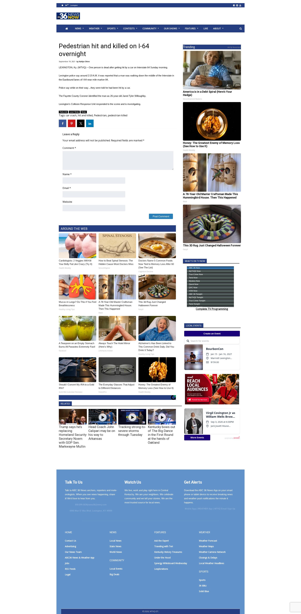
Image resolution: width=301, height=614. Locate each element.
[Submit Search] (240, 28)
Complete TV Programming (212, 309)
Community (149, 28)
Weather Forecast (208, 540)
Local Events (116, 568)
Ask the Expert (161, 540)
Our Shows (170, 28)
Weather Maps (206, 546)
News (78, 28)
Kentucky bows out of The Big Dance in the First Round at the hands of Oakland (161, 434)
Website (67, 202)
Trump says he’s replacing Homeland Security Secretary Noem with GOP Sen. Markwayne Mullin (73, 436)
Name (67, 174)
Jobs (67, 563)
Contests (129, 28)
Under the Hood (162, 557)
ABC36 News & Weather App (79, 557)
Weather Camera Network (212, 551)
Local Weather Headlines (211, 563)
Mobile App (190, 509)
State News (115, 546)
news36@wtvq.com (97, 504)
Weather (94, 28)
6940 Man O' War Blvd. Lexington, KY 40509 (91, 511)
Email (67, 188)
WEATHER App (205, 509)
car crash (71, 115)
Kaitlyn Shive (84, 61)
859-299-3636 (81, 504)
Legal (67, 574)
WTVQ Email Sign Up (224, 509)
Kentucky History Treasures (168, 551)
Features (190, 28)
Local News (74, 112)
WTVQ (68, 16)
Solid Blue (204, 591)
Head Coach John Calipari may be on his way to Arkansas (101, 433)
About (217, 28)
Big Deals (114, 574)
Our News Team (73, 551)
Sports (111, 28)
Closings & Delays (208, 557)
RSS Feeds (70, 568)
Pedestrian (100, 115)
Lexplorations (161, 568)
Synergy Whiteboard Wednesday (170, 563)
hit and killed (85, 115)
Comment (69, 148)
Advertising (70, 546)
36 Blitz (202, 585)
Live (205, 28)
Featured (63, 112)
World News (116, 551)
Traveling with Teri (163, 546)
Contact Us (70, 540)
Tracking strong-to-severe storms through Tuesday (132, 431)
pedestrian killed (117, 115)
